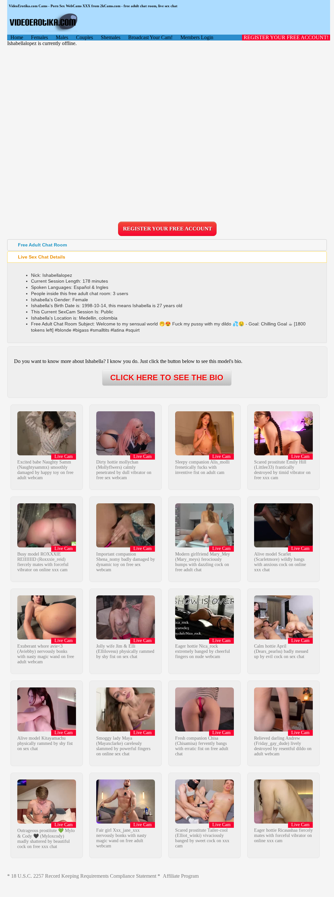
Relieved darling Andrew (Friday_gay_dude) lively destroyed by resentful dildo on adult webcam (282, 746)
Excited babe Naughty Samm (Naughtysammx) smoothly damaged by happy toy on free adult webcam (45, 470)
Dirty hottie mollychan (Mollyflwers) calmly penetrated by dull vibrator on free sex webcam (123, 470)
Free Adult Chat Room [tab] (42, 244)
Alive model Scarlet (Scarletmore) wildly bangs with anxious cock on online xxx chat (280, 562)
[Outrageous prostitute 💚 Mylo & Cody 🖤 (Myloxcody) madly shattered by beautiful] (46, 822)
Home (16, 37)
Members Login (196, 37)
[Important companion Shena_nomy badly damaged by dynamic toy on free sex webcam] (125, 545)
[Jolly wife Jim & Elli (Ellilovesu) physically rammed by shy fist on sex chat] (125, 637)
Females (39, 37)
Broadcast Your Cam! (150, 37)
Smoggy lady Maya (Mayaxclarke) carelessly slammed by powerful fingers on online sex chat (123, 746)
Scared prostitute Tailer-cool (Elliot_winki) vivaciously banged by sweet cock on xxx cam (202, 838)
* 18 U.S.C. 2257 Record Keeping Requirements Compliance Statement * (83, 876)
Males (62, 37)
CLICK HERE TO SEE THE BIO (166, 377)
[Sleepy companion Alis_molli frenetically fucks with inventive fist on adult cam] (204, 453)
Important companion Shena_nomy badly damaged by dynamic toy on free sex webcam (125, 562)
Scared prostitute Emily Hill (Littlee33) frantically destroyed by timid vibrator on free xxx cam (282, 470)
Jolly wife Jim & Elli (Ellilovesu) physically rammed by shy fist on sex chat (125, 651)
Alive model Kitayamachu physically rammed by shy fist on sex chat (45, 743)
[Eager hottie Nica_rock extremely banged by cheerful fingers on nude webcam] (204, 637)
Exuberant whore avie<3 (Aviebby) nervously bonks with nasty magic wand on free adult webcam (45, 654)
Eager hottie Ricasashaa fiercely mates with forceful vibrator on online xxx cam (283, 835)
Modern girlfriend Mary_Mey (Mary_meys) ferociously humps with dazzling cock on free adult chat (202, 562)
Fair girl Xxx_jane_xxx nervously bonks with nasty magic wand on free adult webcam (121, 838)
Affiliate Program (181, 876)
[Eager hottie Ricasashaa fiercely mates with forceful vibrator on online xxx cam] (283, 822)
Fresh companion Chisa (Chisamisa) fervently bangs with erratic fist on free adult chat (201, 746)
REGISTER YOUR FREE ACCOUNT (167, 229)
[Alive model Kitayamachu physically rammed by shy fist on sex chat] (46, 729)
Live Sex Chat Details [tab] (41, 257)
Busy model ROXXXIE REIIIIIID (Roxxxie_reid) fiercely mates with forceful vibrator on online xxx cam (42, 562)
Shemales (110, 37)
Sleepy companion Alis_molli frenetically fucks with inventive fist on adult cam (202, 467)
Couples (84, 37)
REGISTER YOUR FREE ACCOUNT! (286, 37)
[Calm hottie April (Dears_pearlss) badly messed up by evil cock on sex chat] (283, 637)
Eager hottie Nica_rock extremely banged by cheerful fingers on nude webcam (202, 651)
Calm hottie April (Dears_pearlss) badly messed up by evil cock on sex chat (281, 651)
